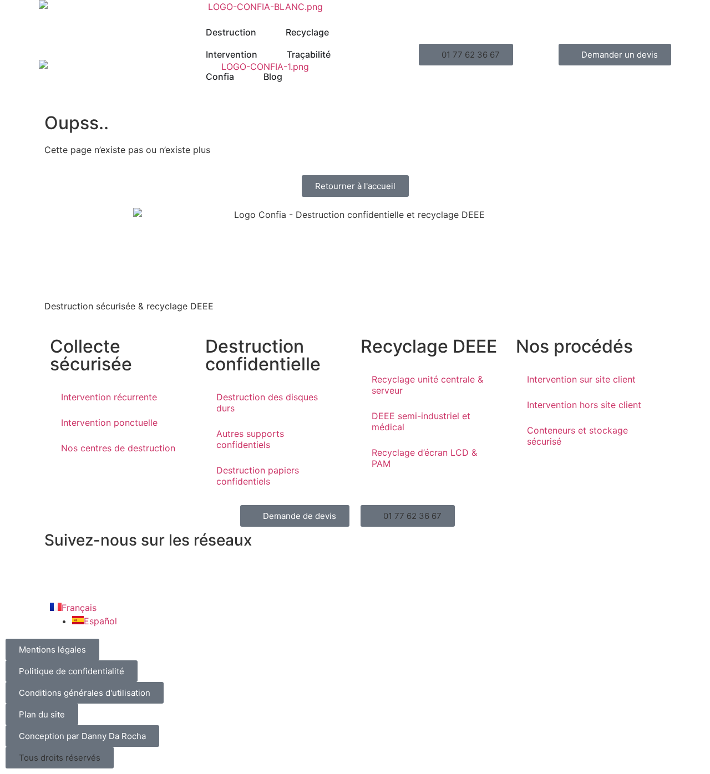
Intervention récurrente (109, 397)
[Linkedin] (89, 573)
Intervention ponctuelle (109, 422)
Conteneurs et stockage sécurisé (577, 436)
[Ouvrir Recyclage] (336, 32)
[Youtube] (119, 573)
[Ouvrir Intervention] (264, 54)
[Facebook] (58, 573)
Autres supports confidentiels (250, 439)
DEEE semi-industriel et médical (421, 421)
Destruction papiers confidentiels (257, 476)
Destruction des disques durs (267, 402)
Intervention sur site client (581, 379)
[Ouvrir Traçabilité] (337, 54)
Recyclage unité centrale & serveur (427, 385)
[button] (466, 54)
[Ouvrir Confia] (241, 76)
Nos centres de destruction (118, 448)
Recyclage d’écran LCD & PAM (424, 458)
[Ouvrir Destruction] (263, 32)
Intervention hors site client (584, 404)
